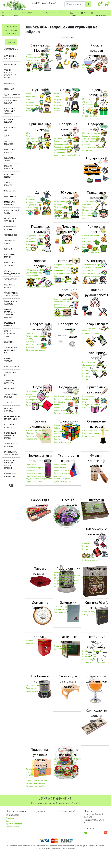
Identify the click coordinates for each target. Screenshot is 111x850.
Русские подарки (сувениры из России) (10, 74)
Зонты (56, 313)
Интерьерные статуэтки (64, 265)
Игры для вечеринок (91, 210)
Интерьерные (10, 191)
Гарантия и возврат (14, 824)
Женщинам (9, 89)
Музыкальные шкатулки (92, 507)
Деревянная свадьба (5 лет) (66, 149)
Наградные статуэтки (91, 436)
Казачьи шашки (88, 362)
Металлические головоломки (66, 433)
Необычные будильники (92, 651)
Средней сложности (62, 442)
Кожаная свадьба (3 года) (65, 144)
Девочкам (30, 199)
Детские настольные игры (37, 202)
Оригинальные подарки (10, 101)
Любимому (30, 96)
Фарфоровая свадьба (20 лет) (67, 155)
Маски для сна (88, 241)
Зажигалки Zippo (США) (64, 606)
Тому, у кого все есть (35, 147)
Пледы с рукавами (8, 359)
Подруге (57, 102)
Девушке (58, 105)
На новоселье (10, 64)
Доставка (75, 13)
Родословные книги (10, 373)
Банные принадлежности (12, 272)
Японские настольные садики (94, 273)
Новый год (58, 761)
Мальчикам (31, 196)
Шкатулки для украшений (93, 504)
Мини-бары (59, 407)
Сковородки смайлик (63, 410)
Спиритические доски (63, 279)
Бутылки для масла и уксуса (65, 413)
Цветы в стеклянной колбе (9, 333)
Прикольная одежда (9, 175)
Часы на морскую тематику (93, 662)
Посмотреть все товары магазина (11, 30)
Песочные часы (89, 659)
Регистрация (101, 15)
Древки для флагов (62, 481)
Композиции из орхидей (64, 517)
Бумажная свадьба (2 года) (65, 141)
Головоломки (10, 279)
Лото (84, 552)
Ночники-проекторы (34, 685)
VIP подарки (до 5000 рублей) (38, 270)
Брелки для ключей (90, 136)
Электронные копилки (35, 640)
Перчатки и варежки (90, 250)
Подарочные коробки (35, 786)
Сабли (85, 379)
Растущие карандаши (91, 405)
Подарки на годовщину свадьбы (9, 111)
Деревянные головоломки (65, 431)
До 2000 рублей (89, 107)
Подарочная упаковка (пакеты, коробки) (9, 464)
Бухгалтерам (31, 341)
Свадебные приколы (35, 250)
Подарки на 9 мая (10, 129)
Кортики (85, 373)
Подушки (8, 249)
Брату (28, 110)
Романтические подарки (36, 139)
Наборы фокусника (34, 207)
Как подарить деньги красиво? (11, 453)
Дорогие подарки (8, 184)
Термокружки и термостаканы (11, 294)
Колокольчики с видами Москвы (40, 60)
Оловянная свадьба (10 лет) (66, 152)
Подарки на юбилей (90, 116)
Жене (56, 96)
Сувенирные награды (9, 286)
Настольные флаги (62, 478)
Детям (7, 136)
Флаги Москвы (60, 467)
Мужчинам (9, 83)
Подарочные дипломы (92, 433)
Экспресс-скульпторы (91, 276)
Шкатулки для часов (91, 509)
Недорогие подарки (9, 120)
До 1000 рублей (89, 104)
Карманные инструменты (64, 299)
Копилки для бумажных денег (39, 643)
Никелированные (61, 572)
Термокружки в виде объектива (39, 473)
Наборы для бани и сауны (37, 430)
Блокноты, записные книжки (94, 399)
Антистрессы (10, 196)
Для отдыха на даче (35, 347)
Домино (85, 554)
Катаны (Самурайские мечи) (94, 370)
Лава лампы (31, 688)
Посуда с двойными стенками (66, 399)
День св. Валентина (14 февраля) (68, 759)
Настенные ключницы (9, 409)
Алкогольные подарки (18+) (94, 201)
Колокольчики (60, 276)
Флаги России (60, 464)
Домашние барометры (9, 382)
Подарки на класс (33, 205)
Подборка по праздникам (10, 475)
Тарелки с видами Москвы (37, 63)
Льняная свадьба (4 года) (65, 147)
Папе (28, 99)
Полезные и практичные (9, 203)
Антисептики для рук (63, 316)
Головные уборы (89, 247)
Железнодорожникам (35, 350)
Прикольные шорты (90, 252)
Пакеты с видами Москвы (37, 780)
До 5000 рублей (89, 113)
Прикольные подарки (9, 151)
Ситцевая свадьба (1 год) (65, 138)
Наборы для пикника (9, 324)
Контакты (72, 15)
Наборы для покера (90, 560)
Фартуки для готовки (91, 235)
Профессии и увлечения (10, 220)
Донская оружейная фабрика (94, 365)
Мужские (30, 136)
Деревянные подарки (63, 273)
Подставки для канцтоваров (94, 407)
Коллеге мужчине (33, 108)
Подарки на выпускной (64, 764)
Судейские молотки (62, 281)
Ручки (84, 402)
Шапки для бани (33, 433)
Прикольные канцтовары (9, 264)
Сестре (57, 110)
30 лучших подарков (8, 142)
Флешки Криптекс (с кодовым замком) (9, 313)
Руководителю (32, 105)
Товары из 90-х (10, 235)
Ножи (84, 367)
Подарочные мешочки (35, 783)
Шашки (85, 546)
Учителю (29, 333)
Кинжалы (86, 376)
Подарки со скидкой (63, 770)
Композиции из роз (62, 514)
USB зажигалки (60, 609)
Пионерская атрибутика (92, 333)
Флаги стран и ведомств (10, 302)
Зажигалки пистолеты (63, 612)
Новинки (11, 41)
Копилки (8, 403)
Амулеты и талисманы (91, 139)
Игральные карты (89, 557)
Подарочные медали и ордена (95, 430)
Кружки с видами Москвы (37, 66)
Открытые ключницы (63, 646)
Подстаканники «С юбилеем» (66, 581)
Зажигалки (9, 389)
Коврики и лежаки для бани (38, 439)
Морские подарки (61, 267)
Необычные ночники (9, 426)
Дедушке (30, 102)
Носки (84, 238)
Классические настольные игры (10, 350)
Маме (56, 94)
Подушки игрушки (33, 402)
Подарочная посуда (9, 256)
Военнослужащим (33, 344)
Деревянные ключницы (64, 649)
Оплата (87, 13)
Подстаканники (11, 367)
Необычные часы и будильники (12, 418)
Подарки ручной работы (11, 211)
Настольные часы (89, 657)
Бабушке (57, 99)
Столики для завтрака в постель (10, 435)
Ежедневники (88, 396)
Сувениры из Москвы (10, 57)
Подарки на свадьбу (9, 159)
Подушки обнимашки (35, 405)
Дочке (57, 108)
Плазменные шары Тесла (36, 691)
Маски (85, 218)
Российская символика (92, 67)
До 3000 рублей (89, 110)
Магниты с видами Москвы (37, 54)
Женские (30, 133)
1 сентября (58, 767)
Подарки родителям (9, 167)
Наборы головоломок (63, 436)
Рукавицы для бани (34, 436)
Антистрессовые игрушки (92, 265)
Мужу (28, 94)
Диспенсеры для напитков (11, 445)
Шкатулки (8, 342)
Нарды (85, 549)
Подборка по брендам (10, 228)
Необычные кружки (62, 396)
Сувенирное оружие (9, 242)
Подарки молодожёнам (36, 235)
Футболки (86, 244)
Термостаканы (32, 464)
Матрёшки (86, 65)
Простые (57, 439)
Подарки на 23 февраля (64, 773)
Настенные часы (89, 654)
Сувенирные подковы (63, 270)
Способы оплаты (13, 826)
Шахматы (86, 543)
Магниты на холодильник (93, 133)
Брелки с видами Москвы (36, 57)
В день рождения (12, 95)
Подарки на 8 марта (62, 775)
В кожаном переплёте (91, 577)
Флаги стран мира (61, 470)
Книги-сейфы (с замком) (11, 395)
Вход (98, 13)
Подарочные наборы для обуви (40, 284)
